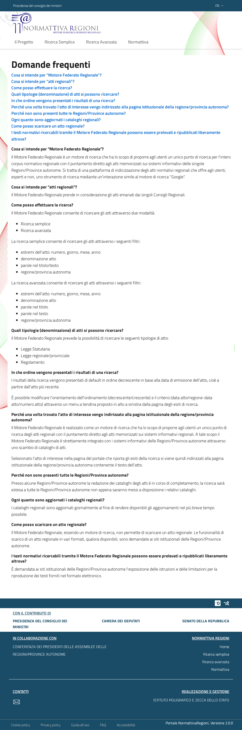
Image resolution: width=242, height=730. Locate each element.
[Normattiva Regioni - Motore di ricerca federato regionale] (65, 23)
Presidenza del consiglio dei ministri (37, 5)
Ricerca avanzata (215, 662)
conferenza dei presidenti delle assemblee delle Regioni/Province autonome (60, 650)
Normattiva (220, 669)
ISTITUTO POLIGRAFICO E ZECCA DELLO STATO (191, 700)
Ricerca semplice (216, 654)
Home (224, 646)
